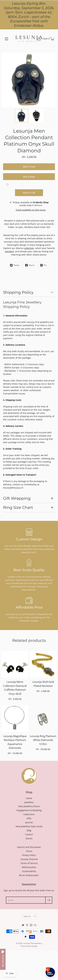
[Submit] (48, 900)
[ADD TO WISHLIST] (7, 185)
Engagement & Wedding (29, 810)
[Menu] (6, 39)
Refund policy (29, 867)
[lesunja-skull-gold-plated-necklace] (43, 664)
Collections (29, 814)
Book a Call (29, 192)
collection (29, 248)
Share (31, 265)
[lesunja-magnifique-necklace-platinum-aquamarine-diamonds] (15, 718)
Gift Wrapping (16, 498)
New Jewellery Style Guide (29, 826)
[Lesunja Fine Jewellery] (29, 38)
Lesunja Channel (29, 859)
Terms (29, 851)
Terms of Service (29, 863)
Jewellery (29, 802)
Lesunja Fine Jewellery (32, 943)
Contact (29, 834)
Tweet (16, 265)
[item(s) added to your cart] (52, 38)
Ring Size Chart (18, 507)
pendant (9, 251)
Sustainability (29, 871)
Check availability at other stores (31, 210)
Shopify (34, 946)
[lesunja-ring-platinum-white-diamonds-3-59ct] (43, 718)
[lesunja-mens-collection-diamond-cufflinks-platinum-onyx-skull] (15, 664)
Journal (29, 822)
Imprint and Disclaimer (29, 847)
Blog (29, 830)
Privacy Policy (29, 855)
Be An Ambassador (29, 875)
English (27, 916)
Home (29, 798)
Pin (45, 265)
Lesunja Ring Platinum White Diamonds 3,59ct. (43, 740)
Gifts (29, 818)
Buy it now (29, 176)
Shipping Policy (18, 292)
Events (29, 838)
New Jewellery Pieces (29, 806)
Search (46, 38)
